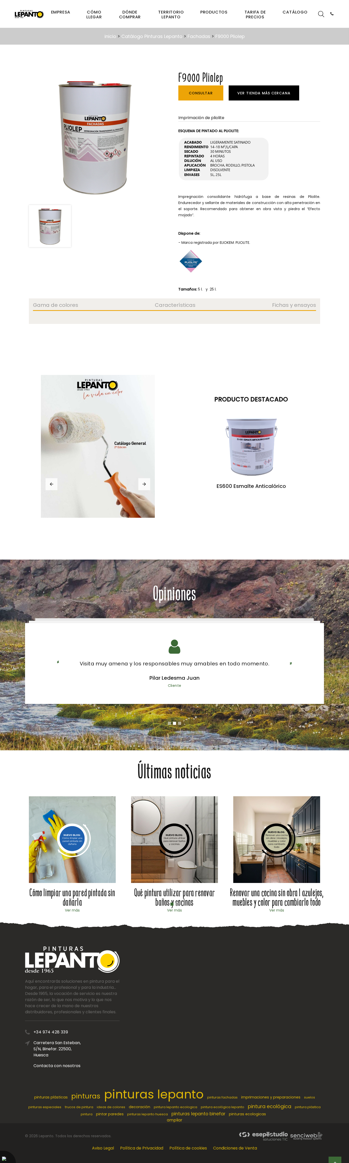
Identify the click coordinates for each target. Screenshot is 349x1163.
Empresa (61, 12)
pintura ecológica (269, 1106)
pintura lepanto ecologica (175, 1107)
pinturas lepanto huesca (147, 1114)
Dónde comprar (130, 14)
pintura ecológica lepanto (222, 1107)
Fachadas (199, 36)
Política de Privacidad (141, 1148)
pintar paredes (110, 1114)
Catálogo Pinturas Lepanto (151, 36)
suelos (309, 1097)
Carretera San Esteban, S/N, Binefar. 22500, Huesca (57, 1049)
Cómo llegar (94, 14)
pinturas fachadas (222, 1097)
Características (175, 305)
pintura (86, 1114)
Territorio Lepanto (171, 14)
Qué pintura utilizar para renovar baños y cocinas (174, 897)
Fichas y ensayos (294, 305)
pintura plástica (308, 1107)
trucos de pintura (79, 1107)
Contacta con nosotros (56, 1066)
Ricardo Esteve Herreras (174, 677)
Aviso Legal (103, 1148)
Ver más (72, 910)
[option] (95, 136)
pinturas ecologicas (247, 1114)
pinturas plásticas (51, 1097)
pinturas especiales (44, 1107)
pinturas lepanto (154, 1094)
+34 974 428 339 (50, 1032)
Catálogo (295, 12)
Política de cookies (188, 1148)
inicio (110, 36)
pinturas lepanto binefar (198, 1114)
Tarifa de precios (255, 14)
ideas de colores (111, 1107)
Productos (214, 12)
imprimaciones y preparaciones (270, 1097)
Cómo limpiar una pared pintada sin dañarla (72, 897)
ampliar (174, 1120)
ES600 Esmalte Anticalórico (251, 486)
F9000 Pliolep (230, 36)
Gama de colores (55, 305)
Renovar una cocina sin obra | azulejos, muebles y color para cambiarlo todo (276, 897)
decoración (139, 1106)
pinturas (85, 1096)
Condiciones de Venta (235, 1148)
